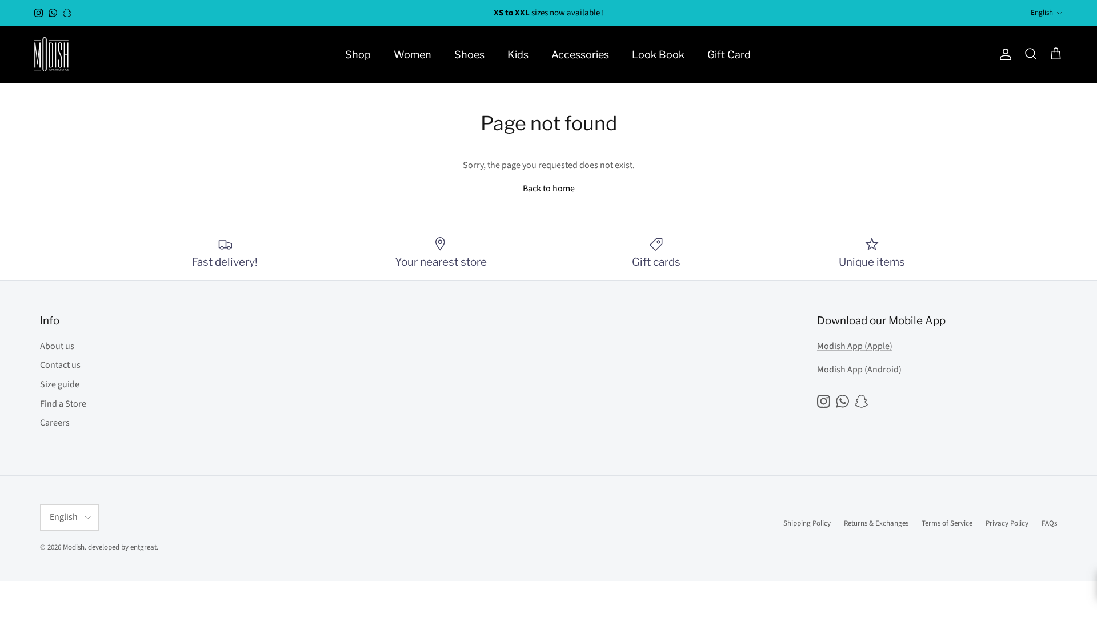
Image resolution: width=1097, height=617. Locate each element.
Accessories (580, 55)
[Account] (1003, 54)
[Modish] (51, 54)
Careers (55, 422)
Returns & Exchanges (876, 523)
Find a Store (63, 404)
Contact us (60, 365)
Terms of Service (947, 523)
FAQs (1049, 523)
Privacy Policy (1007, 523)
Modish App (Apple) (854, 346)
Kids (518, 55)
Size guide (59, 384)
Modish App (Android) (859, 369)
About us (57, 346)
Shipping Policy (807, 523)
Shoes (469, 55)
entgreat (143, 547)
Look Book (658, 55)
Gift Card (729, 55)
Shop (358, 55)
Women (412, 55)
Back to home (549, 188)
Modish (74, 547)
